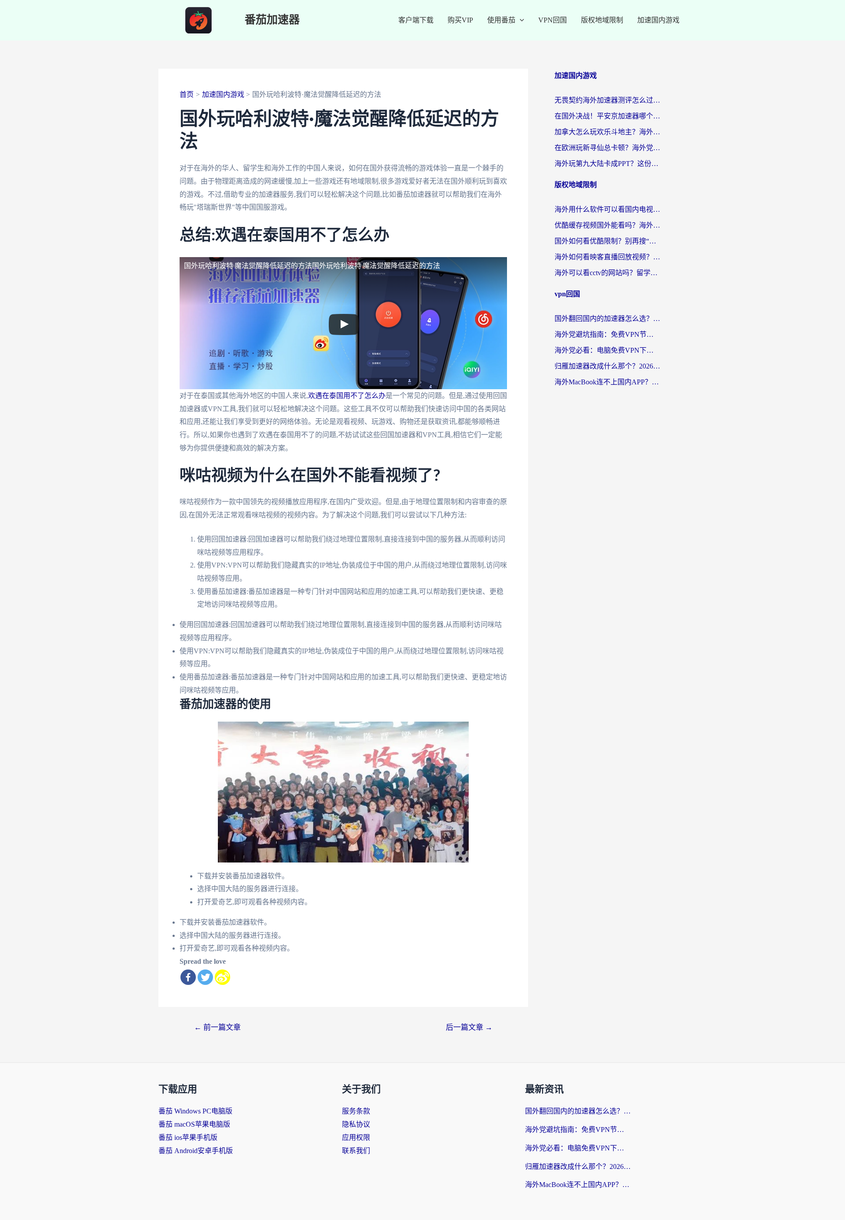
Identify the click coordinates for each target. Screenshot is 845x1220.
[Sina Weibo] (222, 977)
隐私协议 (356, 1124)
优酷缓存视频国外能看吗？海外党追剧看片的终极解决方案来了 (607, 225)
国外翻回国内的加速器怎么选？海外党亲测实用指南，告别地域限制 (607, 318)
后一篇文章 (469, 1027)
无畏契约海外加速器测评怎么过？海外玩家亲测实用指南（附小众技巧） (607, 100)
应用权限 (356, 1137)
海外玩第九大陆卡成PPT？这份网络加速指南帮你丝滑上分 (607, 163)
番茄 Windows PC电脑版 (195, 1111)
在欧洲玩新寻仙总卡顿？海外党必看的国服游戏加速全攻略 (607, 147)
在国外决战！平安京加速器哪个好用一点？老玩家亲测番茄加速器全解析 (607, 116)
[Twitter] (205, 977)
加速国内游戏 (658, 20)
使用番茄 (501, 20)
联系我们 (356, 1150)
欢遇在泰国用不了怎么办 (347, 395)
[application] (519, 20)
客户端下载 (416, 20)
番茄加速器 (272, 20)
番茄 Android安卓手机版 (195, 1150)
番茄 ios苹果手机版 (187, 1137)
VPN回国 (552, 20)
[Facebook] (188, 977)
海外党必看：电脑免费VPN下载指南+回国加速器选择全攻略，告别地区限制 (607, 350)
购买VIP (460, 20)
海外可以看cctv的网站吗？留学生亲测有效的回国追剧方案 (607, 272)
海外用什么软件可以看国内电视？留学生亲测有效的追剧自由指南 (607, 209)
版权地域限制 (602, 20)
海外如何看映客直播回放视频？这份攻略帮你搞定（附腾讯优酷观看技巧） (607, 257)
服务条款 (356, 1111)
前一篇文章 (217, 1027)
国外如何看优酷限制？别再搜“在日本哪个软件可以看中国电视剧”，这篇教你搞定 (607, 241)
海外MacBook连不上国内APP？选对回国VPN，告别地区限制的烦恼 (607, 382)
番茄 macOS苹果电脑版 (194, 1124)
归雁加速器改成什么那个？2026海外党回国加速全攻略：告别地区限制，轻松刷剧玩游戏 (607, 366)
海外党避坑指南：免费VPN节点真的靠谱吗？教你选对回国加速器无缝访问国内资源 (607, 334)
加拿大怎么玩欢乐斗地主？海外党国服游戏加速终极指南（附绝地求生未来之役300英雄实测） (607, 132)
